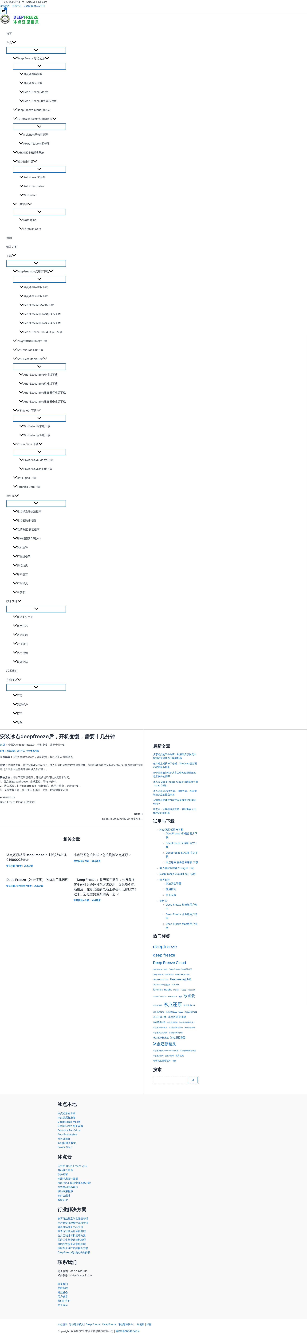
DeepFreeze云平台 (34, 5)
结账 (19, 722)
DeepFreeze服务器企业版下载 (42, 323)
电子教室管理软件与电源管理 (34, 119)
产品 (9, 42)
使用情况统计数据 (68, 1178)
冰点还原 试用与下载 (171, 829)
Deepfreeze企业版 (181, 979)
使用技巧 (22, 626)
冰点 (180, 997)
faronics (175, 984)
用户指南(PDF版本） (29, 538)
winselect (172, 996)
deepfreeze (165, 946)
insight (176, 990)
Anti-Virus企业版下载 (30, 350)
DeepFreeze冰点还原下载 (33, 271)
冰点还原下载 (159, 1017)
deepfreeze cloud (160, 969)
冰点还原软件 (158, 1056)
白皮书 (21, 592)
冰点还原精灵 (164, 1043)
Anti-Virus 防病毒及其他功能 (74, 1182)
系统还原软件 (125, 1324)
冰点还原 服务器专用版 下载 (182, 862)
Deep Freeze (93, 1324)
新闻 (9, 237)
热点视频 (22, 652)
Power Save (65, 1147)
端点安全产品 (25, 161)
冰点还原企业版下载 (35, 296)
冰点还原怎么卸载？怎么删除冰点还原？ (102, 855)
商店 (19, 695)
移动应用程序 (65, 1191)
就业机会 (63, 1292)
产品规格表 (24, 556)
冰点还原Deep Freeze (174, 1012)
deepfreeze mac (182, 974)
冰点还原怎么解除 (160, 1033)
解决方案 (11, 246)
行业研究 (22, 643)
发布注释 (22, 547)
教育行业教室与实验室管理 (73, 1218)
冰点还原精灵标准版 (188, 1051)
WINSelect (30, 195)
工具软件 (22, 204)
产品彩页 (22, 583)
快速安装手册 (25, 617)
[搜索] (192, 1080)
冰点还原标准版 (32, 74)
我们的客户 (64, 1300)
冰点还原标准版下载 (35, 287)
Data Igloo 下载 (26, 477)
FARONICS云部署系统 (30, 152)
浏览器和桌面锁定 (68, 1187)
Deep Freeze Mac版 (36, 92)
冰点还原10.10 (158, 1012)
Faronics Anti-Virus (69, 1130)
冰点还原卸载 (159, 1022)
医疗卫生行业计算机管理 (72, 1239)
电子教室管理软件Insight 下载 (176, 868)
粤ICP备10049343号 (128, 1331)
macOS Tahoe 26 (160, 997)
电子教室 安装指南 (28, 529)
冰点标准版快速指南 (29, 511)
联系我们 (11, 670)
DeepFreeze (109, 1324)
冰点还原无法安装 (176, 1033)
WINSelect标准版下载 (36, 426)
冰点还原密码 (189, 1028)
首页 (9, 33)
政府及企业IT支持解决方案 (73, 1248)
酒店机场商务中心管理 (70, 1227)
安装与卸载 (169, 1056)
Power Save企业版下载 (37, 468)
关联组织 (63, 1288)
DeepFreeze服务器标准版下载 (42, 314)
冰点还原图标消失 (176, 1028)
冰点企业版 (157, 1005)
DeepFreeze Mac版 (69, 1121)
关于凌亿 (63, 1305)
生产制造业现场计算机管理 (73, 1222)
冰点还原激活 (178, 1037)
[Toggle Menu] (36, 50)
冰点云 (189, 996)
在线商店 (5, 5)
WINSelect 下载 (26, 410)
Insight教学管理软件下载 (32, 341)
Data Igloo (29, 219)
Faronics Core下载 (28, 486)
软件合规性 (64, 1195)
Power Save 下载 (28, 444)
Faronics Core (32, 228)
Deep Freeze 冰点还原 (31, 58)
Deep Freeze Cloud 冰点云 (34, 110)
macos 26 (191, 990)
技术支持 (11, 601)
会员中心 (17, 5)
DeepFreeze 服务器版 (70, 1125)
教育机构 (180, 1055)
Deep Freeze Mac (161, 979)
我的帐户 (22, 704)
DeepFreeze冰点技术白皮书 (74, 1252)
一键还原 (139, 1324)
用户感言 (22, 574)
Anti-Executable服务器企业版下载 (44, 401)
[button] (14, 42)
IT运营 (183, 990)
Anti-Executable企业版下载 (40, 374)
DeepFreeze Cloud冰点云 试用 (177, 873)
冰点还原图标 (172, 1022)
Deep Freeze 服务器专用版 (40, 101)
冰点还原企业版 (32, 83)
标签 (148, 1324)
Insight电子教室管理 (35, 134)
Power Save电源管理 (36, 143)
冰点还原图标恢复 (160, 1028)
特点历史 (22, 565)
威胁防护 (63, 1199)
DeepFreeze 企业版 (161, 985)
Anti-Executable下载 (30, 359)
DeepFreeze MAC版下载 (38, 305)
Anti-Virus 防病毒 (34, 177)
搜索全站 (22, 661)
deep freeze (164, 955)
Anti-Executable (33, 186)
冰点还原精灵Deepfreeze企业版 (165, 1051)
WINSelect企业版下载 (36, 435)
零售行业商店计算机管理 (72, 1231)
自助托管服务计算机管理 (72, 1244)
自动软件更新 (65, 1170)
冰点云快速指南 (26, 520)
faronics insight (162, 989)
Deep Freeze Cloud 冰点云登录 (42, 332)
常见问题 (22, 634)
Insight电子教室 (67, 1142)
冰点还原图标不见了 (187, 1022)
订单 (19, 713)
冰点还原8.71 (189, 1005)
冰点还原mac (191, 1012)
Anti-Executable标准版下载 (40, 383)
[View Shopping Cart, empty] (3, 11)
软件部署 (63, 1174)
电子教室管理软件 (162, 1060)
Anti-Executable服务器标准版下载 (44, 392)
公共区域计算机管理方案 (72, 1235)
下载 (9, 255)
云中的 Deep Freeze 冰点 (72, 1166)
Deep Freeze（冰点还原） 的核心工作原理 (37, 880)
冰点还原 (172, 1004)
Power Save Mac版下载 (38, 460)
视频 (174, 1061)
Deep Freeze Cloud (169, 963)
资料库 (10, 495)
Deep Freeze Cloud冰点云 (163, 974)
